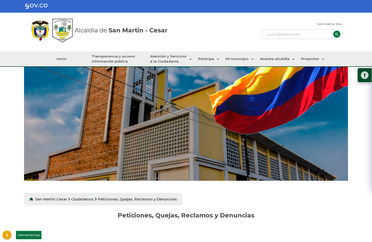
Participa (206, 59)
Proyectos (310, 59)
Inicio (61, 59)
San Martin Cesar (51, 199)
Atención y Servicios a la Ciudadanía (168, 58)
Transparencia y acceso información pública (113, 58)
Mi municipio (237, 59)
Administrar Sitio (329, 24)
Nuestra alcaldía (275, 59)
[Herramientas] (7, 235)
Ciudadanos (82, 199)
